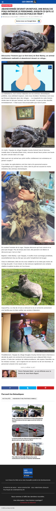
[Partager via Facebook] (10, 387)
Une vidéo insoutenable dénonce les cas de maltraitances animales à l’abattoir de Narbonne (26, 457)
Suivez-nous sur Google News (26, 21)
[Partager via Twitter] (27, 387)
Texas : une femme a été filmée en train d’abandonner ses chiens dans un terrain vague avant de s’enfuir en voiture (27, 420)
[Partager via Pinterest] (45, 387)
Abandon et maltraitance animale (24, 398)
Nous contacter (24, 487)
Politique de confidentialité (13, 490)
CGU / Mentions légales (39, 487)
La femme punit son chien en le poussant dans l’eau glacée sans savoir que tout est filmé (26, 439)
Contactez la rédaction (28, 502)
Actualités (7, 5)
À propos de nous (9, 487)
